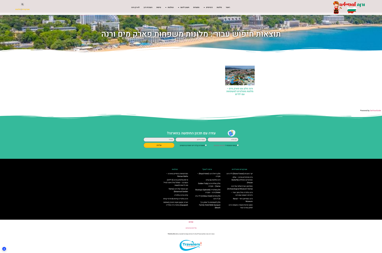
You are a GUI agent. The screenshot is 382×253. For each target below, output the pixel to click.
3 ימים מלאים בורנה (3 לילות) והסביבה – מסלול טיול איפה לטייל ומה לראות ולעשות (176, 183)
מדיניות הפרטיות (219, 145)
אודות (191, 222)
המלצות (171, 7)
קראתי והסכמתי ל (225, 145)
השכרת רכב (148, 7)
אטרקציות (26, 9)
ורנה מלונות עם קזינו (213, 180)
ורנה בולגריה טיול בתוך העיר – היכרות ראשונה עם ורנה (242, 193)
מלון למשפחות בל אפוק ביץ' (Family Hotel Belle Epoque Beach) (209, 205)
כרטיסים (209, 7)
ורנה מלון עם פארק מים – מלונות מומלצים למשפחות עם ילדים (239, 91)
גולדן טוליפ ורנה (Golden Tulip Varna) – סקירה (209, 185)
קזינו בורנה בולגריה (181, 195)
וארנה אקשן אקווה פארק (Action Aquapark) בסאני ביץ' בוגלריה (175, 203)
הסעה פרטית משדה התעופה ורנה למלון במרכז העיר (241, 206)
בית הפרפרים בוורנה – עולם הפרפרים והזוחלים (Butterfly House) (242, 180)
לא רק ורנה (135, 7)
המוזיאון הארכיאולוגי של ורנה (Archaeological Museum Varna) (240, 187)
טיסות (158, 7)
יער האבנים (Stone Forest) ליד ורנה (239, 173)
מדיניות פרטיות (191, 228)
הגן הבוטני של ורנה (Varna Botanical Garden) (178, 190)
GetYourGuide (375, 110)
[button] (22, 4)
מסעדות (196, 7)
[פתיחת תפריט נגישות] (4, 249)
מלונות (219, 7)
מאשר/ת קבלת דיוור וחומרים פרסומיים (192, 145)
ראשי (228, 7)
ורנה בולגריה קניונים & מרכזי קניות (175, 198)
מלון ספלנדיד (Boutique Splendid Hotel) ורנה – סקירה (207, 191)
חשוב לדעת (184, 7)
